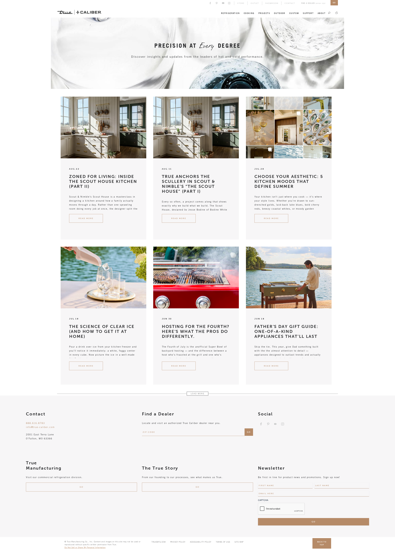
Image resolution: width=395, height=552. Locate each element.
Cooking (249, 13)
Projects (264, 13)
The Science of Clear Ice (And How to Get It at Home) (102, 331)
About (322, 13)
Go (81, 487)
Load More (197, 393)
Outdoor (279, 13)
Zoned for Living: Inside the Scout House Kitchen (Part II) (103, 181)
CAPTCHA (263, 500)
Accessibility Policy (200, 542)
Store (240, 3)
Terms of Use (223, 542)
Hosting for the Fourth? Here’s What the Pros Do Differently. (195, 331)
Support (308, 13)
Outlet (255, 3)
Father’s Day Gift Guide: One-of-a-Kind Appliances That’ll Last (286, 331)
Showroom (271, 3)
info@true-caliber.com (40, 427)
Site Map (239, 542)
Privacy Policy (177, 542)
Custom (294, 13)
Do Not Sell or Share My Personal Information (85, 547)
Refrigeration (230, 13)
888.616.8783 (35, 423)
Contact (290, 3)
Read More (86, 218)
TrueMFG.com (159, 542)
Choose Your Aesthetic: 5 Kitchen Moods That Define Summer (288, 181)
